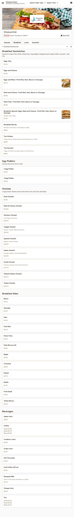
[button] (37, 63)
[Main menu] (3, 3)
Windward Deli (11, 2)
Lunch (26, 43)
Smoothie (35, 43)
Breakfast (17, 43)
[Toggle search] (71, 47)
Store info (65, 36)
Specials (7, 43)
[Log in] (71, 3)
